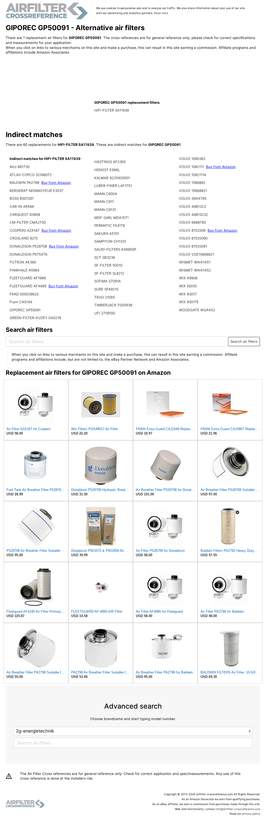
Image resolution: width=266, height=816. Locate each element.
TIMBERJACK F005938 (113, 305)
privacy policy (251, 813)
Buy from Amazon (56, 182)
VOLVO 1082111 (191, 167)
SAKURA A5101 (106, 233)
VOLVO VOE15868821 (196, 254)
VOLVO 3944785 (193, 198)
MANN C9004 (105, 194)
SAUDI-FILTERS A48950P (115, 249)
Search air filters (243, 341)
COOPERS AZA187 (24, 230)
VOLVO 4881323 (192, 206)
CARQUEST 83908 (25, 214)
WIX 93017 (188, 294)
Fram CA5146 (21, 302)
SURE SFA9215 (106, 289)
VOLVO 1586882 (192, 182)
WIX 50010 (188, 286)
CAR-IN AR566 (22, 206)
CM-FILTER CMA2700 (28, 222)
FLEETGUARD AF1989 (28, 278)
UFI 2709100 (104, 313)
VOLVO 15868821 (193, 191)
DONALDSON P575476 (28, 254)
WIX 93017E (189, 302)
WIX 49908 (188, 278)
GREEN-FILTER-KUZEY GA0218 (35, 318)
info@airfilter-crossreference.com (238, 809)
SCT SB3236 (104, 257)
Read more (161, 13)
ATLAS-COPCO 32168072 (31, 175)
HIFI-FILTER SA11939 (111, 110)
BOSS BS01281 (22, 198)
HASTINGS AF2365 (110, 162)
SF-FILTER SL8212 (109, 273)
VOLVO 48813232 (193, 214)
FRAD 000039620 (24, 294)
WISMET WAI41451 (194, 262)
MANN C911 (104, 201)
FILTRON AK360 (23, 262)
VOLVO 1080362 (192, 159)
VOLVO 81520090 (193, 238)
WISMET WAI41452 (195, 270)
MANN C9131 (105, 210)
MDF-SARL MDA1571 (111, 218)
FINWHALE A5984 (24, 270)
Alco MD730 (20, 167)
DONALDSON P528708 (28, 246)
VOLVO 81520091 (193, 246)
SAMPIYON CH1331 (110, 241)
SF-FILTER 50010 (108, 265)
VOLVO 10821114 (192, 175)
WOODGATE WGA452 (197, 310)
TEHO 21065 (104, 297)
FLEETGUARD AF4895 (28, 286)
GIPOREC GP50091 (25, 310)
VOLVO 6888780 (192, 222)
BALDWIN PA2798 (24, 182)
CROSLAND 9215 (24, 238)
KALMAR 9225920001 (112, 178)
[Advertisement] (49, 92)
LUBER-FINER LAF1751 (113, 186)
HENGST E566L (107, 170)
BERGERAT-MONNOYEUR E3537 (36, 191)
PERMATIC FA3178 (109, 225)
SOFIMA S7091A (107, 281)
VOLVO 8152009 (192, 230)
